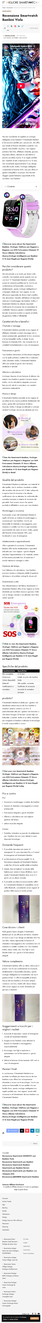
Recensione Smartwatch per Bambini (17, 1162)
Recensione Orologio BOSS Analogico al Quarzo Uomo (10, 1275)
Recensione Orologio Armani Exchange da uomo (9, 1284)
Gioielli (4, 1211)
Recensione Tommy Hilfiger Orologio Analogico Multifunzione (9, 1266)
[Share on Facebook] (8, 26)
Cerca (35, 1143)
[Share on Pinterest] (15, 26)
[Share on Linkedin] (18, 26)
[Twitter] (35, 1314)
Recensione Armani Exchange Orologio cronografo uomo (9, 1294)
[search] (26, 2)
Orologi (4, 1217)
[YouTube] (39, 1314)
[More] (8, 30)
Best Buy (4, 1208)
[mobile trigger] (4, 2)
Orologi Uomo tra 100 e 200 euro (12, 1220)
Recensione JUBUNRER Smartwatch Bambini (20, 1177)
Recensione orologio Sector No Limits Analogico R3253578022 (10, 1250)
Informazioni (6, 1214)
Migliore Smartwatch (21, 2)
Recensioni (5, 1223)
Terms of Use (14, 1319)
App (3, 1205)
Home (4, 8)
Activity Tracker (6, 1201)
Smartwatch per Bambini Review (15, 1168)
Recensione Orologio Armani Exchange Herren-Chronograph (10, 1303)
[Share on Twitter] (11, 26)
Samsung (5, 1227)
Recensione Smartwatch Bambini (16, 1165)
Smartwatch (10, 8)
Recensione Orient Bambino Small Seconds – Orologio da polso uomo (10, 1241)
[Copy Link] (22, 26)
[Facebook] (32, 1314)
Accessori (5, 1198)
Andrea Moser (10, 36)
